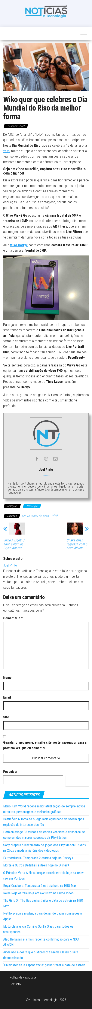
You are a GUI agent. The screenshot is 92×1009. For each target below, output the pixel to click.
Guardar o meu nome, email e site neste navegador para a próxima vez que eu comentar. (44, 745)
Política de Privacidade (23, 977)
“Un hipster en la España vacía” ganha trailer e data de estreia (44, 965)
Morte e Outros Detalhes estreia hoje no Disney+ (36, 865)
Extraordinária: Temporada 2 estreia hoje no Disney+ (38, 858)
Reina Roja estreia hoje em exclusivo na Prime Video (38, 893)
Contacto (15, 984)
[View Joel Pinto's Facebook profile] (36, 458)
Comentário (13, 618)
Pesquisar (10, 772)
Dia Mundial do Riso (35, 516)
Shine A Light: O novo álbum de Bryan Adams (13, 544)
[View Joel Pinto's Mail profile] (55, 458)
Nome (7, 678)
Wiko (6, 151)
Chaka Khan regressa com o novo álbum (77, 544)
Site (6, 717)
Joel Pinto (10, 565)
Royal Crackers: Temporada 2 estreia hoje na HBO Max (39, 886)
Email (7, 697)
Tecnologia (32, 506)
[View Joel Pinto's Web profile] (46, 458)
